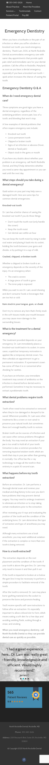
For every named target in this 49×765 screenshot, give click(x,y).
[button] (21, 678)
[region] (24, 662)
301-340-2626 (28, 732)
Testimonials (24, 11)
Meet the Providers (31, 7)
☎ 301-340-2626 (14, 2)
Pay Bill (25, 15)
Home (29, 2)
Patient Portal (12, 15)
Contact (37, 11)
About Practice (12, 7)
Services (10, 11)
